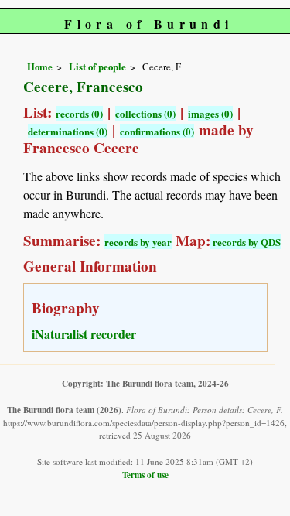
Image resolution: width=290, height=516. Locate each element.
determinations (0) (67, 131)
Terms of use (145, 474)
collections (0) (145, 113)
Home (40, 66)
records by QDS (245, 241)
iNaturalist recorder (84, 334)
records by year (138, 241)
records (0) (79, 113)
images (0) (210, 113)
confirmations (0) (157, 131)
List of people (97, 66)
